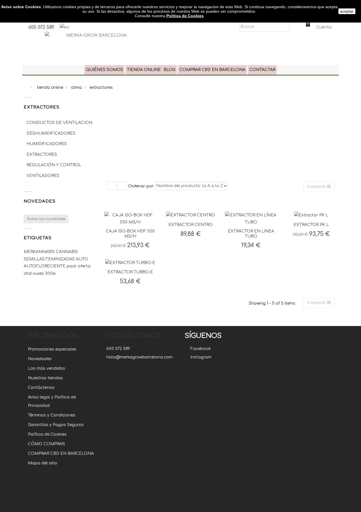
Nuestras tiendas (45, 378)
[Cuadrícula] (111, 186)
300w (50, 273)
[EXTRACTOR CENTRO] (190, 215)
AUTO (82, 259)
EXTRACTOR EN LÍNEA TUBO (251, 233)
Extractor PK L (311, 225)
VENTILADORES (43, 176)
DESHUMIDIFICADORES (51, 133)
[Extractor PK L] (311, 215)
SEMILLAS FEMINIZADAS (50, 259)
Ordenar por (141, 186)
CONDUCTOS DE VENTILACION (59, 123)
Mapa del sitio (42, 463)
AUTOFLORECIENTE (45, 266)
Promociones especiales (52, 349)
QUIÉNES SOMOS (104, 70)
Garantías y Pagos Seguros (56, 425)
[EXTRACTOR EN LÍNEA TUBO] (251, 218)
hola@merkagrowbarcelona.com (139, 357)
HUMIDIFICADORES (47, 144)
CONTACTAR (262, 70)
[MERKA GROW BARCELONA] (94, 45)
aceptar (347, 11)
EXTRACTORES (42, 154)
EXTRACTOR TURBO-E (130, 272)
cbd (28, 273)
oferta (84, 266)
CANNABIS (67, 252)
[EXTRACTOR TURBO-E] (130, 262)
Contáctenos (41, 387)
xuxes (39, 273)
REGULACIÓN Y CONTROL (54, 165)
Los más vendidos (46, 368)
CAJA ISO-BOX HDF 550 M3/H (130, 233)
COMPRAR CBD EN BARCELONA (212, 70)
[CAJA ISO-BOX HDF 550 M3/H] (130, 218)
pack (72, 266)
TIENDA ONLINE (144, 70)
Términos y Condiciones (51, 415)
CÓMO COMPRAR (46, 444)
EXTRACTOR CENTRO (190, 225)
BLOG (169, 70)
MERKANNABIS (40, 252)
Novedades (40, 201)
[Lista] (122, 186)
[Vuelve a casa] (25, 87)
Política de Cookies (47, 434)
